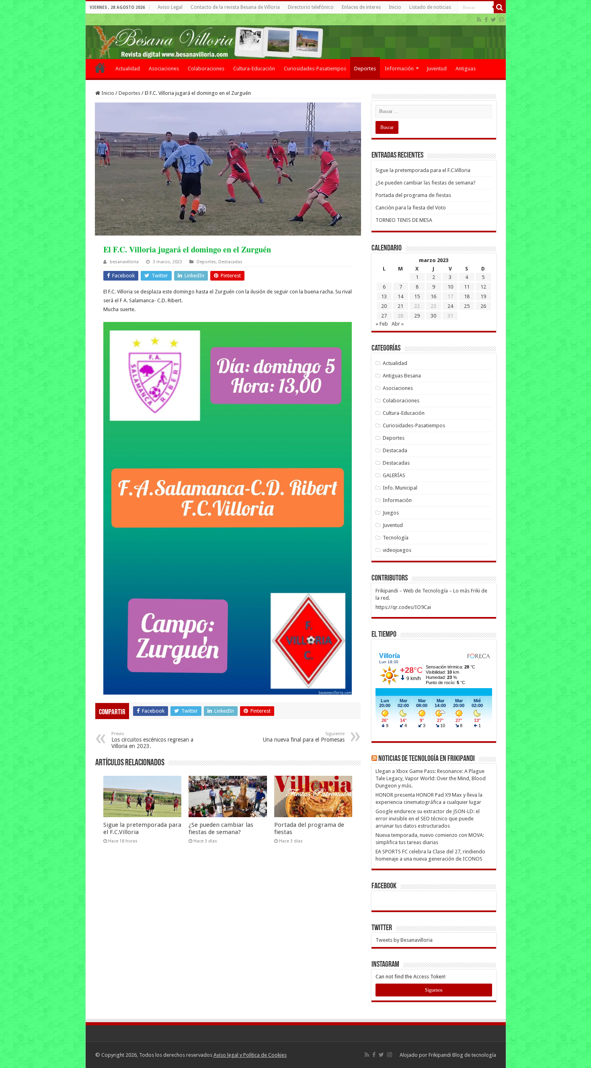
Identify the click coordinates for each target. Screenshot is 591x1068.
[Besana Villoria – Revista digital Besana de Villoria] (296, 36)
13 (384, 296)
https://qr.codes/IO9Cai (403, 607)
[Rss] (479, 20)
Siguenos (434, 990)
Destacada (395, 450)
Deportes (365, 69)
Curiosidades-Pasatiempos (315, 69)
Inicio (395, 7)
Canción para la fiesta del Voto (411, 208)
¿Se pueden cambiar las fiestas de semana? (221, 828)
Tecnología (395, 538)
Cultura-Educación (254, 69)
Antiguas (466, 69)
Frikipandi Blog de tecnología (462, 1055)
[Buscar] (500, 7)
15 (417, 296)
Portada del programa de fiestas (413, 195)
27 (384, 316)
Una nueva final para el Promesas (304, 737)
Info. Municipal (400, 488)
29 (417, 316)
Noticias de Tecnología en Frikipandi (426, 759)
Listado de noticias (430, 7)
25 (467, 306)
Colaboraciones (206, 69)
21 (400, 306)
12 (483, 287)
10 (450, 287)
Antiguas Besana (402, 376)
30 (433, 316)
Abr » (398, 324)
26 (483, 306)
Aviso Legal (170, 7)
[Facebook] (486, 20)
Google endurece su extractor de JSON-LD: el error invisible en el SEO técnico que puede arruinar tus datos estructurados (428, 818)
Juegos (391, 513)
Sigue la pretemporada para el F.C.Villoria (423, 170)
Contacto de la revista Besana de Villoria (235, 7)
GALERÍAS (394, 475)
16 (433, 296)
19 (483, 296)
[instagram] (502, 20)
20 (384, 306)
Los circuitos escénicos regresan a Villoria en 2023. (152, 740)
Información (399, 69)
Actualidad (127, 69)
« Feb (382, 324)
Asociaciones (164, 69)
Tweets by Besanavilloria (404, 940)
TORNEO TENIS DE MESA (404, 220)
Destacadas (230, 261)
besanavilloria (124, 261)
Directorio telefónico (311, 7)
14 (400, 296)
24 (450, 306)
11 (467, 287)
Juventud (437, 69)
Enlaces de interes (361, 7)
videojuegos (397, 550)
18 (467, 296)
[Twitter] (493, 20)
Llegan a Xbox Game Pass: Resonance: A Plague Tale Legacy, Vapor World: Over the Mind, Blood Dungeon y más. (431, 778)
